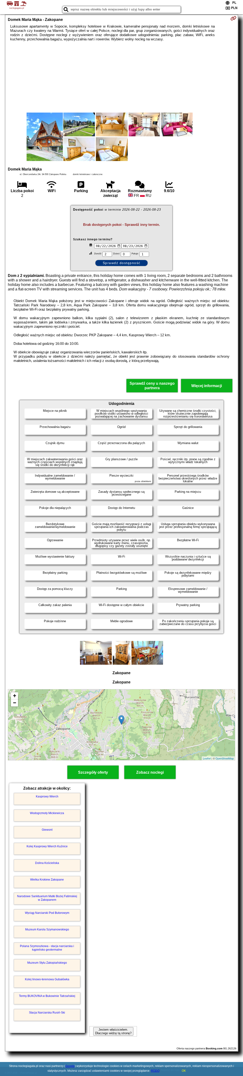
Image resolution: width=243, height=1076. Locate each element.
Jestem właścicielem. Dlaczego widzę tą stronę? (113, 1031)
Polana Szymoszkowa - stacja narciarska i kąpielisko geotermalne (47, 947)
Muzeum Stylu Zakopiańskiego (47, 962)
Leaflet (207, 758)
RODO (155, 1070)
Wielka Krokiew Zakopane (47, 879)
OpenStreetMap (224, 758)
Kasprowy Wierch (47, 796)
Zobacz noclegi (150, 772)
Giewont (47, 829)
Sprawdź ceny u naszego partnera (152, 385)
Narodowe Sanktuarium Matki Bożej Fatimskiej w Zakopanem (47, 898)
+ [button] (14, 696)
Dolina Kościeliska (47, 863)
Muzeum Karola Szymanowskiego (47, 929)
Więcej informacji (206, 386)
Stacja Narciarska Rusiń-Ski (47, 1012)
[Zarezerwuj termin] (233, 18)
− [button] (14, 703)
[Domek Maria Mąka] (45, 137)
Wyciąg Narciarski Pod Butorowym (47, 913)
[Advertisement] (121, 77)
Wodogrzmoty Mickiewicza (47, 813)
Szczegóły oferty (93, 772)
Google (70, 1066)
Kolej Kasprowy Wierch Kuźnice (47, 846)
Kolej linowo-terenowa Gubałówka (47, 979)
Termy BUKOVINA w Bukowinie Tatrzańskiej (47, 996)
